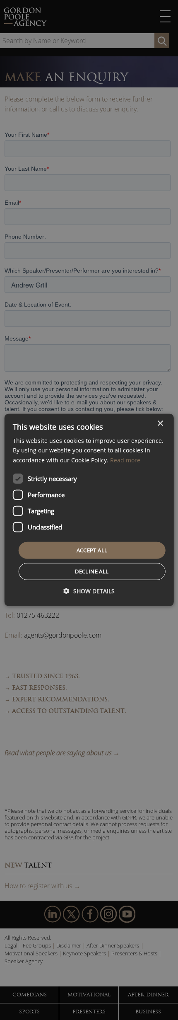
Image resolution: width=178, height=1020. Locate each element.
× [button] (160, 424)
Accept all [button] (92, 550)
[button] (89, 591)
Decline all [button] (91, 571)
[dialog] (89, 510)
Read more (125, 460)
